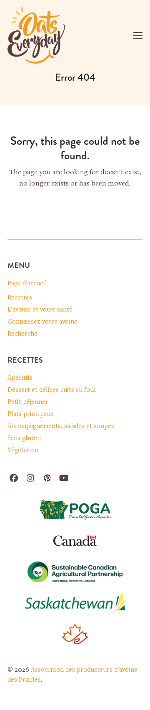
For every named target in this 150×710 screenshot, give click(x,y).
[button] (137, 35)
